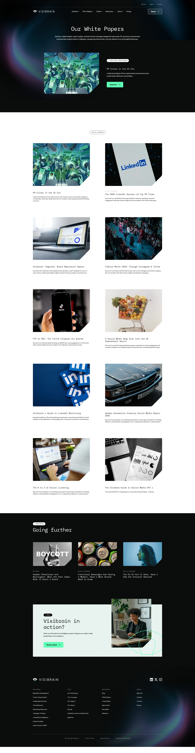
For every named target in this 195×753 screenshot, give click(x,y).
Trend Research (38, 705)
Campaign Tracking (39, 713)
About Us (139, 693)
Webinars (105, 713)
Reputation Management (41, 693)
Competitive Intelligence (40, 717)
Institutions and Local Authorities (78, 713)
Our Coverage (72, 697)
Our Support (71, 701)
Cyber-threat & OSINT (40, 725)
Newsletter (105, 709)
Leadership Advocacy (40, 701)
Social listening (98, 132)
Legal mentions (105, 738)
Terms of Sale (89, 738)
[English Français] (144, 4)
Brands (70, 709)
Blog (103, 693)
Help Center (106, 705)
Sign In (152, 4)
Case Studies (106, 701)
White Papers (106, 697)
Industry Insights (38, 721)
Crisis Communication (40, 697)
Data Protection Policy (123, 738)
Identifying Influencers (40, 709)
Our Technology (73, 693)
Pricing (128, 11)
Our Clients (71, 705)
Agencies (70, 717)
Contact (159, 4)
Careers (139, 697)
